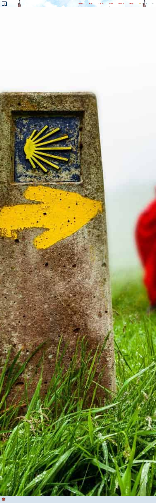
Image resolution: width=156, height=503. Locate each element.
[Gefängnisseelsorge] (4, 3)
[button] (3, 499)
